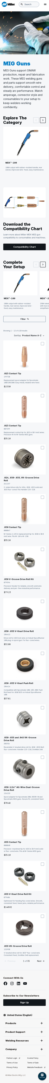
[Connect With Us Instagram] (12, 983)
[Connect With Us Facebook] (5, 983)
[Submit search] (21, 4)
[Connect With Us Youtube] (25, 983)
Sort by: (17, 335)
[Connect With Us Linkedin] (18, 983)
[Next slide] (43, 120)
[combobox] (29, 4)
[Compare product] (42, 343)
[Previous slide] (36, 120)
